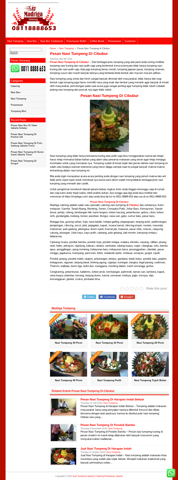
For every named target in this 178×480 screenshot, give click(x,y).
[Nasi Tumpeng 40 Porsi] (68, 375)
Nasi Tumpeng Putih (109, 380)
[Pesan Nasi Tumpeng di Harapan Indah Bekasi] (63, 414)
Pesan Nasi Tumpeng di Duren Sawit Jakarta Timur (27, 153)
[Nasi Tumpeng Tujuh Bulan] (150, 375)
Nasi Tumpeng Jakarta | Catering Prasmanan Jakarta (98, 476)
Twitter (90, 296)
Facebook (109, 296)
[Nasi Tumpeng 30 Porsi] (68, 338)
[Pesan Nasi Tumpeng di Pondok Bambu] (63, 440)
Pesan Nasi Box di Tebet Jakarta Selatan (24, 126)
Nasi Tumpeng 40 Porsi (68, 380)
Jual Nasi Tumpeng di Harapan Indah (105, 448)
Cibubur (134, 205)
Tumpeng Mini (18, 111)
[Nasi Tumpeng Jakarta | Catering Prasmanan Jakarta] (33, 32)
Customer (130, 41)
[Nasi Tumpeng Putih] (109, 375)
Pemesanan (114, 41)
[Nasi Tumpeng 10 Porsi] (109, 338)
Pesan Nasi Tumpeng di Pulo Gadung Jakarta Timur (26, 144)
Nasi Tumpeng (15, 41)
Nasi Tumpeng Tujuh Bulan (150, 380)
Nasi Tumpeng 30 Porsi (68, 342)
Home (53, 48)
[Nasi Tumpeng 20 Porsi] (150, 338)
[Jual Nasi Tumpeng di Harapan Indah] (63, 463)
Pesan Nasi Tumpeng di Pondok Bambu (107, 425)
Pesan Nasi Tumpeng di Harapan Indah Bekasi (112, 399)
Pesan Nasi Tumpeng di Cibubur (79, 53)
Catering (15, 86)
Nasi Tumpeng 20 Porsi (150, 342)
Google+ (128, 296)
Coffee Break (97, 41)
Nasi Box (32, 41)
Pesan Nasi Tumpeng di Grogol (24, 162)
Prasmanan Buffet (76, 41)
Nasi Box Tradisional (51, 41)
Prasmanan (17, 105)
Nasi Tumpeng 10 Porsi (109, 342)
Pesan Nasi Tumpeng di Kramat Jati (24, 135)
